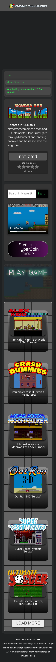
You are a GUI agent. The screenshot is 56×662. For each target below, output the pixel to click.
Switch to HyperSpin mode (28, 249)
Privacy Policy (28, 656)
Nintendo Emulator (36, 652)
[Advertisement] (28, 40)
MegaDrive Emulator (37, 644)
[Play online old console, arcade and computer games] (28, 5)
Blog (48, 652)
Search (42, 193)
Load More (28, 623)
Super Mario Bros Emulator (35, 648)
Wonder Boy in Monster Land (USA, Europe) (24, 90)
